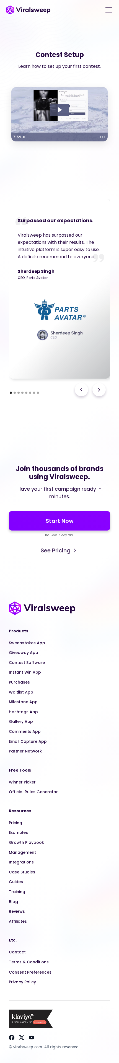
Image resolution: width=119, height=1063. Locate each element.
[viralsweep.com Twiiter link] (21, 1037)
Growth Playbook (26, 842)
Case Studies (22, 872)
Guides (16, 881)
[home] (28, 10)
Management (22, 852)
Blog (13, 901)
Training (17, 891)
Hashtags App (23, 712)
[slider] (59, 137)
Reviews (17, 911)
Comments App (25, 731)
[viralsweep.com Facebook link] (11, 1037)
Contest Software (27, 662)
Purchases (19, 682)
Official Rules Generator (33, 792)
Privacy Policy (22, 982)
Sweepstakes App (27, 643)
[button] (107, 10)
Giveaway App (23, 652)
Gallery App (21, 721)
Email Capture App (28, 741)
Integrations (21, 862)
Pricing (15, 823)
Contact (17, 952)
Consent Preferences (30, 972)
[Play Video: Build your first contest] (59, 110)
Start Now (60, 521)
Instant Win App (25, 672)
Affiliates (18, 921)
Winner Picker (22, 782)
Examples (18, 832)
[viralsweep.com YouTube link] (31, 1037)
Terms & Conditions (29, 962)
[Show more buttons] (102, 137)
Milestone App (23, 702)
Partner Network (25, 751)
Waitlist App (21, 692)
